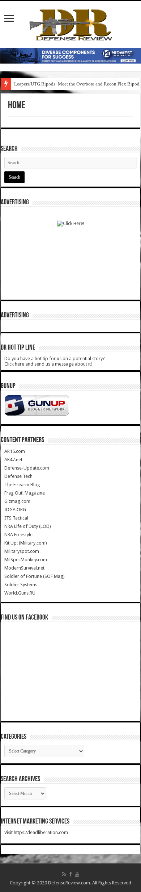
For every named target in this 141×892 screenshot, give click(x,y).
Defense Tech (18, 476)
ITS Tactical (16, 518)
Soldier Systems (20, 584)
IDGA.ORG (15, 509)
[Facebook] (70, 874)
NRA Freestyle (18, 534)
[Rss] (64, 874)
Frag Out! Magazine (24, 493)
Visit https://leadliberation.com (36, 832)
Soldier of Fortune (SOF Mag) (34, 576)
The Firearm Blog (22, 484)
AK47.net (13, 459)
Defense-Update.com (26, 468)
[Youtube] (77, 874)
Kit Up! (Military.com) (25, 543)
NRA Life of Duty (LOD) (27, 526)
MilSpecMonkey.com (25, 559)
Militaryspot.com (21, 551)
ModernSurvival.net (24, 568)
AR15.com (14, 451)
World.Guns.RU (19, 593)
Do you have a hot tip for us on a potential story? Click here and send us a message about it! (54, 361)
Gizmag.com (17, 501)
